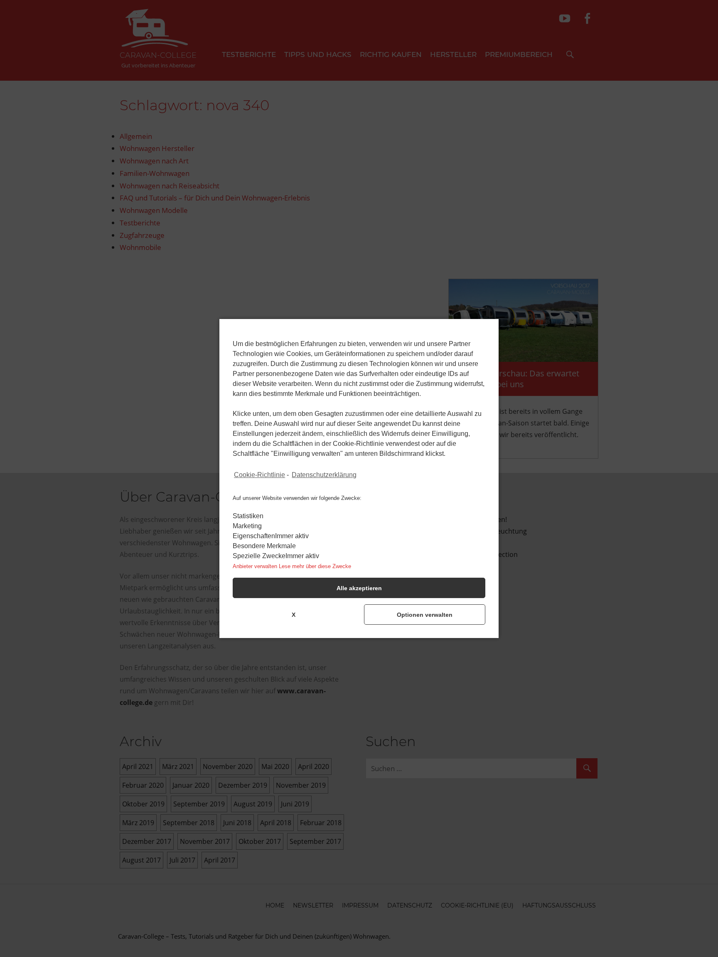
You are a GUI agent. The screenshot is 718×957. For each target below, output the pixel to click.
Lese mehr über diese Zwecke (315, 566)
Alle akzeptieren (359, 588)
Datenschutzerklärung (324, 474)
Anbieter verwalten (255, 566)
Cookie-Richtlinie (259, 474)
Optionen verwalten (424, 614)
